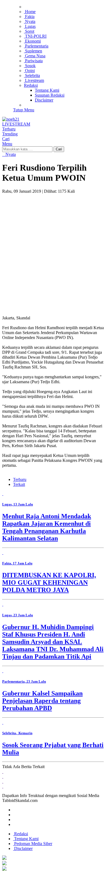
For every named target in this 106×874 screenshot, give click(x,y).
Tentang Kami (26, 838)
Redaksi (20, 833)
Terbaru (19, 479)
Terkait (19, 484)
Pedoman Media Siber (32, 843)
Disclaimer (23, 848)
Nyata (10, 154)
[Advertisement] (53, 250)
